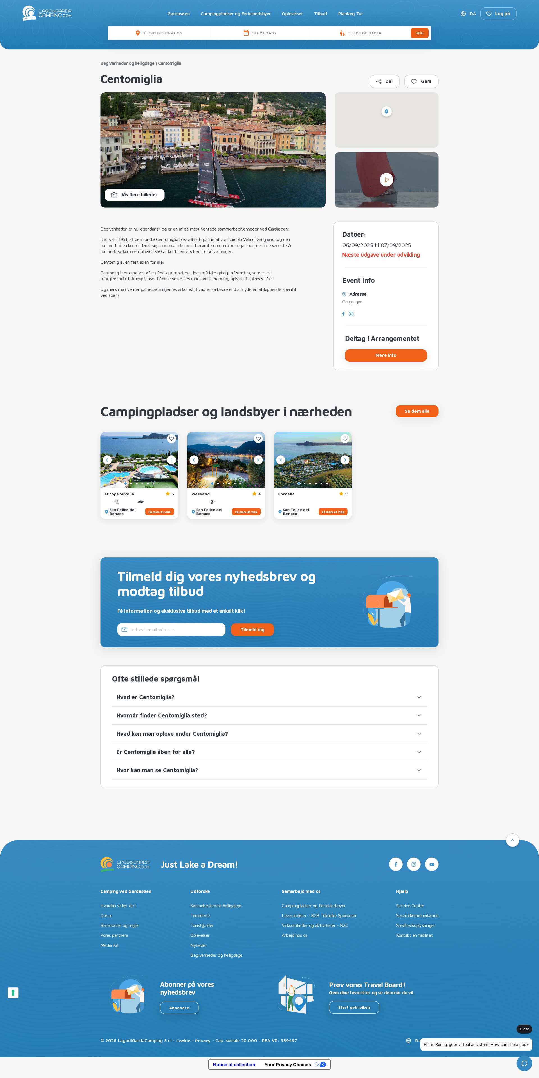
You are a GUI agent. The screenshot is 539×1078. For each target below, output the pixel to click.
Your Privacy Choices (287, 1064)
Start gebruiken (354, 1007)
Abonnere (179, 1007)
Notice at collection (234, 1064)
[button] (269, 697)
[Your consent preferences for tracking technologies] (13, 992)
